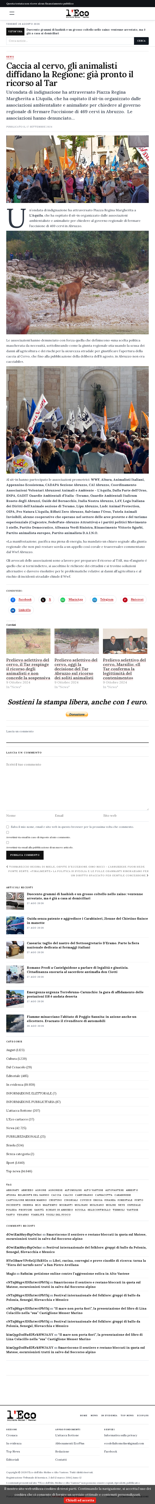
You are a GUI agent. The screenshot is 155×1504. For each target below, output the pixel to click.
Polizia (11, 1210)
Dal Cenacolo (15, 1067)
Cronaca (11, 1435)
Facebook (110, 1451)
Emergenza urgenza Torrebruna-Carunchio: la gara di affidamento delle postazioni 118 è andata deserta (85, 994)
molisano (97, 1205)
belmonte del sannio (33, 1195)
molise (111, 1205)
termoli (119, 1210)
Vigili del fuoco (58, 1214)
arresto (132, 1190)
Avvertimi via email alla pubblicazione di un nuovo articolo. (39, 847)
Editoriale (13, 1076)
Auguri (10, 1050)
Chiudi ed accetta (80, 1500)
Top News (127, 1415)
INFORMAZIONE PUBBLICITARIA (30, 1102)
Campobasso (84, 1195)
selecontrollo (99, 1210)
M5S (38, 1205)
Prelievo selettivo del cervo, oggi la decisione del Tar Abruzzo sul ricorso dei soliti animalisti (75, 668)
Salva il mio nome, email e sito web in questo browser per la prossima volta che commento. (72, 827)
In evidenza (14, 1085)
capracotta (103, 1195)
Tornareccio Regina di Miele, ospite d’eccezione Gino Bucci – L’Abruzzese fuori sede (76, 866)
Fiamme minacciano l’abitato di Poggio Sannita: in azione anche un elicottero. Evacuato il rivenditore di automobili (81, 1019)
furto (139, 1200)
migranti (66, 1205)
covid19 (85, 1200)
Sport (10, 1163)
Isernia (28, 1205)
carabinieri (122, 1195)
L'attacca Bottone (19, 1110)
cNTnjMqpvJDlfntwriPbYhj (27, 1282)
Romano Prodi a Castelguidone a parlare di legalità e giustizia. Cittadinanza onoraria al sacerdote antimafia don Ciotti (77, 969)
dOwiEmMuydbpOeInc (24, 1234)
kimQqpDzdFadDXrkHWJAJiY (29, 1335)
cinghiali (71, 1200)
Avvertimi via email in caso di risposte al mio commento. (38, 837)
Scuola (11, 1145)
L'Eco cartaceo (17, 1119)
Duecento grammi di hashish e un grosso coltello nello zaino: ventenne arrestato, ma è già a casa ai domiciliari (86, 31)
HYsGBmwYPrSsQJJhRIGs (27, 1261)
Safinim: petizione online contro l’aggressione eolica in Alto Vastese (74, 1274)
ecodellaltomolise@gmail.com (124, 1443)
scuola (80, 1210)
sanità (39, 1210)
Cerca (141, 40)
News (10, 57)
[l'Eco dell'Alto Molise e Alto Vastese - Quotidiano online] (77, 13)
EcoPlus (143, 1415)
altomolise (73, 1190)
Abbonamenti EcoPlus (69, 1443)
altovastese (114, 1190)
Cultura (11, 1059)
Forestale (125, 1200)
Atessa (11, 1195)
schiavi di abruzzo (59, 1210)
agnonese (55, 1190)
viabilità (37, 1214)
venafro (23, 1214)
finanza (110, 1200)
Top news (13, 1171)
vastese (132, 1210)
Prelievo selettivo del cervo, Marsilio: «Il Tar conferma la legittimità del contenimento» (124, 668)
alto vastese (93, 1190)
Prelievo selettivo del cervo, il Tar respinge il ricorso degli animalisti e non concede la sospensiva (28, 668)
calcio (68, 1195)
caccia (56, 1195)
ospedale (134, 1205)
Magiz (11, 1274)
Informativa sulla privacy (120, 1435)
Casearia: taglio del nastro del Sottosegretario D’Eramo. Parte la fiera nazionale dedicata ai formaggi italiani (83, 945)
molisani (81, 1205)
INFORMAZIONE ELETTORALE (29, 1093)
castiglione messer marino (26, 1200)
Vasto (10, 1214)
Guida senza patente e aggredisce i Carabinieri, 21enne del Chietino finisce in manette (87, 920)
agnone (40, 1190)
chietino (55, 1200)
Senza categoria (18, 1154)
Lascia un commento (20, 731)
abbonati (12, 1190)
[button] (12, 13)
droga (98, 1200)
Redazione (62, 1451)
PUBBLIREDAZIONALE (22, 1136)
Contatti (61, 1459)
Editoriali (12, 1459)
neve (121, 1205)
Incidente (13, 1205)
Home (83, 1415)
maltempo (50, 1205)
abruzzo (27, 1190)
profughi (25, 1210)
